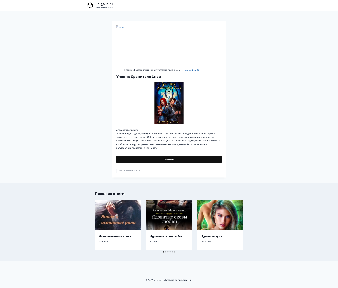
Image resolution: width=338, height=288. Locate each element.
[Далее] (238, 224)
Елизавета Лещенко (129, 171)
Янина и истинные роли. (115, 236)
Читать (169, 159)
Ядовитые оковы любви (166, 236)
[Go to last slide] (99, 224)
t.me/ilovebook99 (190, 70)
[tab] (163, 252)
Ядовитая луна (211, 236)
